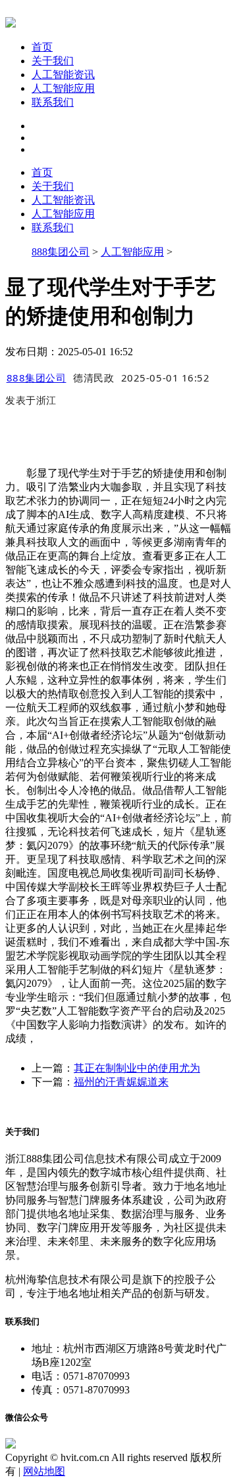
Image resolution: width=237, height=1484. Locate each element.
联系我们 (53, 102)
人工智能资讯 (63, 74)
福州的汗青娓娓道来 (121, 1081)
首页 (42, 47)
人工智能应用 (63, 88)
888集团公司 (61, 251)
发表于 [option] (31, 399)
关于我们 (53, 60)
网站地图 (44, 1471)
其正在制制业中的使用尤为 (137, 1068)
